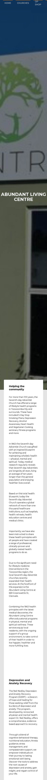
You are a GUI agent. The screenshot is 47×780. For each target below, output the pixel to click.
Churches (23, 3)
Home (8, 3)
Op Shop (38, 3)
